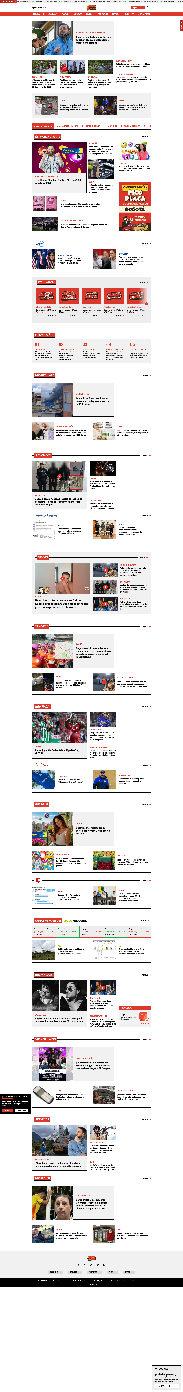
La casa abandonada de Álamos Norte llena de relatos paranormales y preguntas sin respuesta (71, 1235)
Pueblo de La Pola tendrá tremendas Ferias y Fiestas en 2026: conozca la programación (71, 83)
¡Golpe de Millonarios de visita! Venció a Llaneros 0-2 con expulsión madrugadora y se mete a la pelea (103, 736)
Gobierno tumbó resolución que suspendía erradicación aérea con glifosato (69, 530)
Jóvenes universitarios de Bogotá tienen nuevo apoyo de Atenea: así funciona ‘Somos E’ (133, 107)
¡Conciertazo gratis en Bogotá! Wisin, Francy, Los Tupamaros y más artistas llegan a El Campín (139, 354)
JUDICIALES (52, 14)
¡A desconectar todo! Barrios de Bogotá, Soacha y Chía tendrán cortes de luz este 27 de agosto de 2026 (102, 1149)
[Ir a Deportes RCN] (43, 765)
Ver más (145, 137)
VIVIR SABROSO (144, 14)
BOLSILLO (90, 14)
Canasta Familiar (7, 1)
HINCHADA (78, 14)
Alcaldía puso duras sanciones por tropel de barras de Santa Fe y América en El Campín (84, 226)
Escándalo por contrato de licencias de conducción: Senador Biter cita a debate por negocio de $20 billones (71, 432)
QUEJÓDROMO (38, 14)
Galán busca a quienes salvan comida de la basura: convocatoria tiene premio (133, 65)
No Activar (22, 1110)
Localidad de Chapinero (68, 126)
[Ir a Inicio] (91, 8)
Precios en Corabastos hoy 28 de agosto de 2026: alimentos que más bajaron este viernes (132, 862)
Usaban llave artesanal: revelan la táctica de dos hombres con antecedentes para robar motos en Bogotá (58, 502)
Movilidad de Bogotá (132, 126)
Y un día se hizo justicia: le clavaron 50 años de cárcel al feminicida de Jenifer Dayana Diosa (102, 485)
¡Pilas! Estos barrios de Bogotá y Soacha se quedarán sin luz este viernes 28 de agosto (58, 1164)
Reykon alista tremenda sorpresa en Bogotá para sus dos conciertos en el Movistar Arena (59, 1020)
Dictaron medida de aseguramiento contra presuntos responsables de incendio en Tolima (130, 530)
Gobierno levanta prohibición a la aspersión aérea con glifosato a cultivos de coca (71, 951)
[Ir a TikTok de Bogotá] (98, 1265)
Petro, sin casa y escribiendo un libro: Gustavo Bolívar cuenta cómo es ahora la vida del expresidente (131, 260)
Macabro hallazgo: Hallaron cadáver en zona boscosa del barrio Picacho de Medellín (91, 354)
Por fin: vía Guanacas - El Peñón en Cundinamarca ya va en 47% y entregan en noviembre (99, 83)
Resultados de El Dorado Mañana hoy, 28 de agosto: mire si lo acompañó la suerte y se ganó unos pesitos (71, 862)
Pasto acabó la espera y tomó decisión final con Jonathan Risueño (131, 781)
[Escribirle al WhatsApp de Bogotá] (104, 1265)
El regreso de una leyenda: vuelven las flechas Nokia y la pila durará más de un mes (71, 1096)
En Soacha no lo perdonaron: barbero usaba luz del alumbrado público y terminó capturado (100, 188)
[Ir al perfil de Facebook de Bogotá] (78, 1265)
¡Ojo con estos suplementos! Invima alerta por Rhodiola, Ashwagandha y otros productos (132, 432)
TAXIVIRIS (65, 14)
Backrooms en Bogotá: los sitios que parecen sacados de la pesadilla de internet (132, 1235)
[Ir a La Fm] (40, 244)
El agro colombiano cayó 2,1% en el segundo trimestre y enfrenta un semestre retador (131, 951)
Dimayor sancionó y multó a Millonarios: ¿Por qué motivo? (70, 781)
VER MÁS (50, 316)
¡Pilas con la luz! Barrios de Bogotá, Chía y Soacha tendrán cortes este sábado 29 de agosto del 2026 (43, 83)
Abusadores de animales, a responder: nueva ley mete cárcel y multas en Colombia (102, 506)
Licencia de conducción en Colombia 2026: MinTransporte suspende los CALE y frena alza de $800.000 (133, 79)
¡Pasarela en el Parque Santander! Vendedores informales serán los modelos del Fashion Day (131, 1096)
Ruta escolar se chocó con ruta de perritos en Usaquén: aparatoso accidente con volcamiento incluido (68, 355)
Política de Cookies (166, 1381)
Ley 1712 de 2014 (91, 1284)
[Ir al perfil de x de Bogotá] (84, 1265)
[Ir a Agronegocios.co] (75, 920)
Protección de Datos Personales (116, 1281)
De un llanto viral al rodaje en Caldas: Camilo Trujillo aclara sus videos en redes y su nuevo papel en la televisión (100, 150)
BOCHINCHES (103, 14)
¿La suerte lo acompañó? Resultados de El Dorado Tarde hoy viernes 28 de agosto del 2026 (134, 168)
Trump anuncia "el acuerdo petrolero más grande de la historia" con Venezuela (69, 260)
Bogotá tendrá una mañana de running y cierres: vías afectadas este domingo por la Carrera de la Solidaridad (93, 652)
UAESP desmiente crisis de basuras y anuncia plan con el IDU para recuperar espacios (102, 1167)
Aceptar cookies (165, 1386)
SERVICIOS (116, 14)
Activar (7, 1110)
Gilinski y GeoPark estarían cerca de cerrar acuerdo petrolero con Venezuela (69, 897)
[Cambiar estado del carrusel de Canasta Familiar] (15, 1)
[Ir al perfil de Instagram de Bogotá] (91, 1265)
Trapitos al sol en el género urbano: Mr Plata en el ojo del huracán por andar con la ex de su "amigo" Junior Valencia (103, 1022)
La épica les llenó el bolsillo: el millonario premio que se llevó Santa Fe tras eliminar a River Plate (103, 754)
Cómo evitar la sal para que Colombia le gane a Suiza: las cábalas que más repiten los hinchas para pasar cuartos (91, 1204)
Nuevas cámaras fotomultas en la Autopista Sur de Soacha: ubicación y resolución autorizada (74, 107)
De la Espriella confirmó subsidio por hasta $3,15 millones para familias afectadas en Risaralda (129, 897)
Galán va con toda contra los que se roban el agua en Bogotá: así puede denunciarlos (93, 40)
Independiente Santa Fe (94, 126)
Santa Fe (113, 126)
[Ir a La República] (38, 880)
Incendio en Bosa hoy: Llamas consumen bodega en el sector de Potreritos (92, 401)
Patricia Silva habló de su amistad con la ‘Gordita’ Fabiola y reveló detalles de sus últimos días (133, 605)
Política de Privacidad (79, 1281)
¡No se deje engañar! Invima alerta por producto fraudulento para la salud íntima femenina (81, 205)
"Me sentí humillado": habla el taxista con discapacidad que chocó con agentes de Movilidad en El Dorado (71, 684)
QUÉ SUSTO (129, 14)
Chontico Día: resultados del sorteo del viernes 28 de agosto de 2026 (93, 830)
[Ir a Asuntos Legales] (46, 515)
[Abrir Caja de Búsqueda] (148, 7)
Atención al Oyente (96, 1281)
